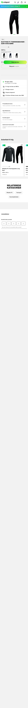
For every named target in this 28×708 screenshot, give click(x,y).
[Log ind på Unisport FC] (18, 2)
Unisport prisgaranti (10, 92)
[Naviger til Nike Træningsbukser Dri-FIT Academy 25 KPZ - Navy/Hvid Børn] (10, 55)
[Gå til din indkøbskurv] (21, 2)
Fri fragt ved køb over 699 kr (12, 86)
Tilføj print (14, 66)
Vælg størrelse (15, 62)
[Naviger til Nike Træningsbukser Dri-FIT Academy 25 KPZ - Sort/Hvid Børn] (17, 55)
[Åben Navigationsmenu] (25, 2)
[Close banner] (26, 6)
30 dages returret (9, 89)
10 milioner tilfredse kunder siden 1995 (14, 95)
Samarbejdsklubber (14, 196)
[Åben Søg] (15, 2)
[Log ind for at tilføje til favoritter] (2, 62)
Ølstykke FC (9, 192)
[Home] (5, 2)
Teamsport (18, 192)
